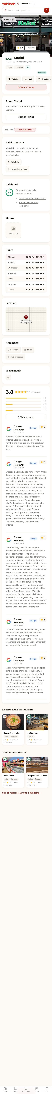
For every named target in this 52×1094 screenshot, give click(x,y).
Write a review (27, 87)
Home (6, 19)
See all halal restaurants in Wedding (20, 792)
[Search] (46, 10)
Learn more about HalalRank (32, 198)
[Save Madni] (47, 19)
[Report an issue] (40, 19)
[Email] (8, 377)
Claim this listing (26, 117)
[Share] (34, 19)
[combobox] (25, 10)
